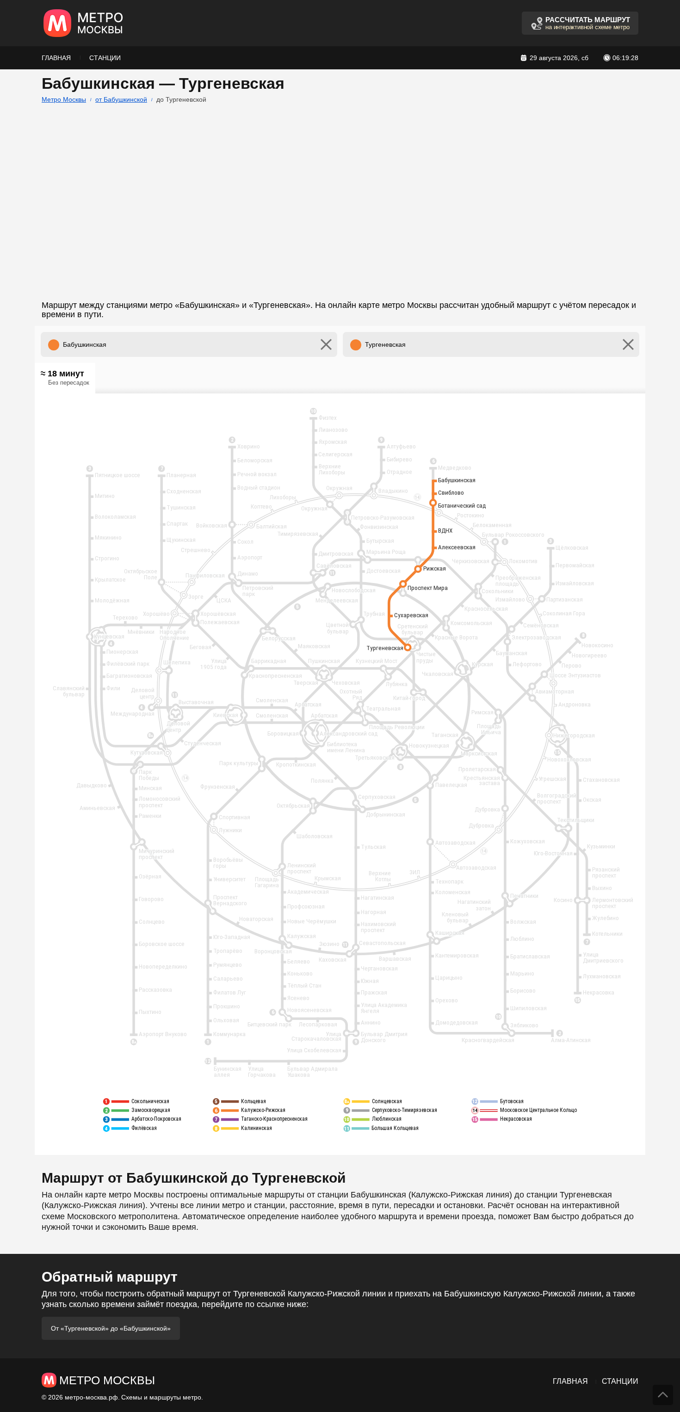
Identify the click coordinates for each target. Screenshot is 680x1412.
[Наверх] (663, 1395)
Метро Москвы (64, 99)
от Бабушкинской (121, 99)
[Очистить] (326, 344)
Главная (56, 57)
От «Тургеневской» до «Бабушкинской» (111, 1328)
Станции (105, 57)
